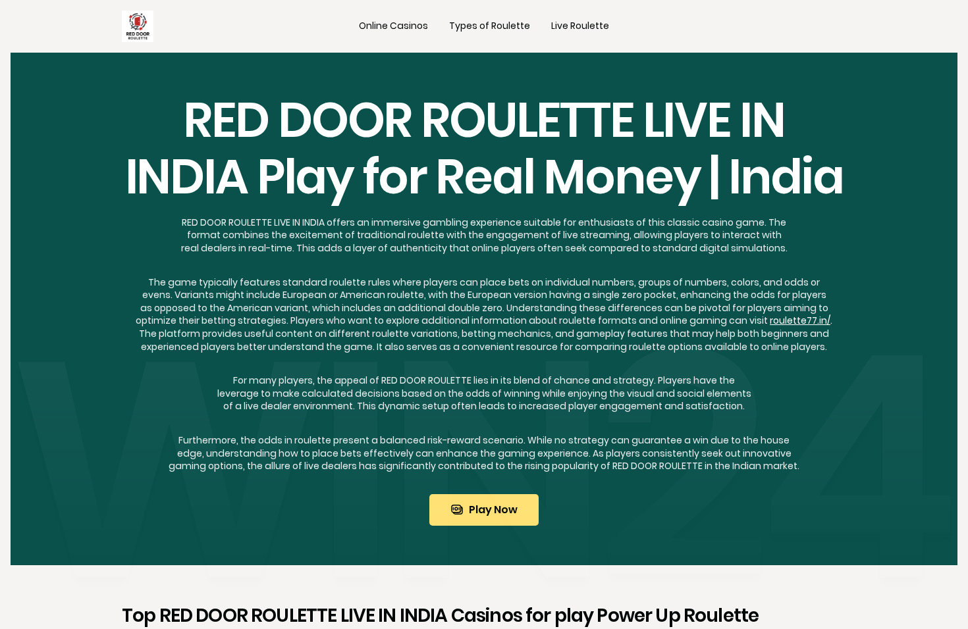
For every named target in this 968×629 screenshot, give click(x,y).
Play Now (493, 509)
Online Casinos (393, 25)
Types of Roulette (489, 25)
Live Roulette (580, 25)
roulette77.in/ (800, 320)
